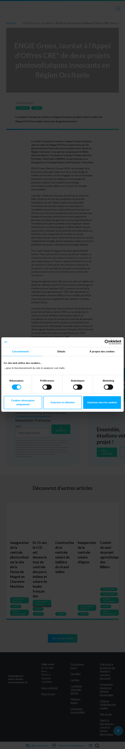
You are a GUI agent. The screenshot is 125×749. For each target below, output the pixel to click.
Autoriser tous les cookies (102, 402)
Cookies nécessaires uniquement (23, 402)
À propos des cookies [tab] (102, 351)
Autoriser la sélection (62, 402)
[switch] (47, 387)
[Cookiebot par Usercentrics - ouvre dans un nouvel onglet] (107, 342)
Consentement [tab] (20, 351)
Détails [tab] (61, 351)
